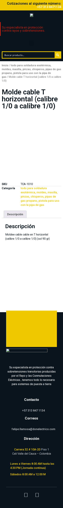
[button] (31, 43)
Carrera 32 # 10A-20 (27, 449)
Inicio (5, 65)
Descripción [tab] (15, 214)
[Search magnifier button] (58, 55)
